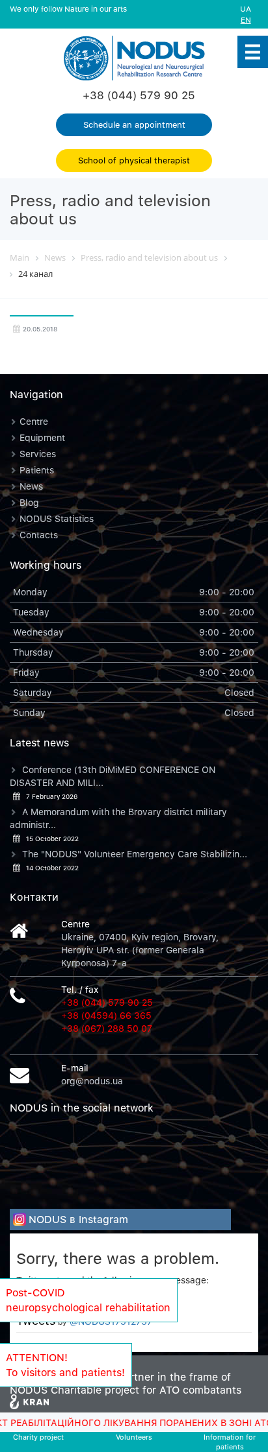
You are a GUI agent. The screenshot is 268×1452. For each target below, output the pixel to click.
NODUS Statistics (57, 518)
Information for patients (230, 1442)
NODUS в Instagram (78, 1219)
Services (38, 453)
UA (245, 9)
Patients (37, 469)
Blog (29, 502)
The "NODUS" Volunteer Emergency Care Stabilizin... (134, 853)
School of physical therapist (134, 160)
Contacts (39, 534)
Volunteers (134, 1437)
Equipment (42, 437)
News (31, 486)
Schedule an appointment (134, 124)
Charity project (38, 1437)
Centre (34, 421)
